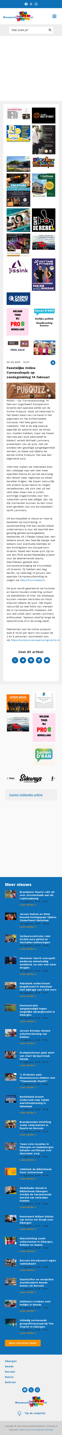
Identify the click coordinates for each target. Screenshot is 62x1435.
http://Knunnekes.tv (32, 580)
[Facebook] (26, 4)
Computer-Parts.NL (43, 1430)
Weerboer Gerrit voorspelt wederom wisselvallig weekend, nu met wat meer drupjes (38, 963)
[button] (53, 362)
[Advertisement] (31, 68)
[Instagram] (36, 4)
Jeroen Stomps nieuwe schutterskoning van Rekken (35, 1033)
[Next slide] (54, 778)
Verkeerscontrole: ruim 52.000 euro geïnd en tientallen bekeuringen (35, 939)
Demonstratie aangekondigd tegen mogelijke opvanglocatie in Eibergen (37, 1010)
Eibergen (11, 1361)
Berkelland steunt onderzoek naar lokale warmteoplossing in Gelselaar (34, 1101)
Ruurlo (9, 1376)
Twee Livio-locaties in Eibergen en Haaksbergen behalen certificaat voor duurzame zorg (37, 1148)
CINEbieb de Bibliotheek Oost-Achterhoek (36, 1171)
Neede (9, 1366)
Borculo (10, 1371)
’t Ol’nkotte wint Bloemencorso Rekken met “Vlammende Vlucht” (37, 1077)
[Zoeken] (50, 30)
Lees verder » (28, 904)
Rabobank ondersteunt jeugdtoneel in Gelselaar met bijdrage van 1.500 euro (38, 986)
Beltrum (10, 1382)
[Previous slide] (7, 778)
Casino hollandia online (25, 794)
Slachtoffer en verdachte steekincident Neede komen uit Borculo (37, 1282)
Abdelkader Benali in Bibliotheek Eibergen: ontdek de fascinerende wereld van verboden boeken (35, 1194)
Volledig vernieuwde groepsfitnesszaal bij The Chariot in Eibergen (36, 1323)
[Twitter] (31, 4)
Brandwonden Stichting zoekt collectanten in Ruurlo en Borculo (35, 1125)
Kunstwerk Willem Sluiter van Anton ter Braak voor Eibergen (37, 1219)
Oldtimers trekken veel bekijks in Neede (35, 1303)
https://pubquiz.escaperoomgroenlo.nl (35, 640)
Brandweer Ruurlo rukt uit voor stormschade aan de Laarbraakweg (37, 895)
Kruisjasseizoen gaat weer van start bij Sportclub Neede (37, 1055)
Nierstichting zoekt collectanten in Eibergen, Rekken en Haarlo (36, 1241)
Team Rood (25, 1430)
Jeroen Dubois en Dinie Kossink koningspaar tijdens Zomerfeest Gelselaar (38, 917)
